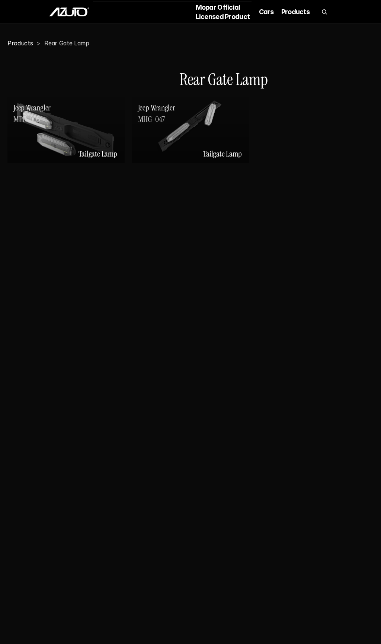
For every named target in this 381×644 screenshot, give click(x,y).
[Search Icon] (324, 11)
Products (20, 43)
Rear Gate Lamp (66, 43)
